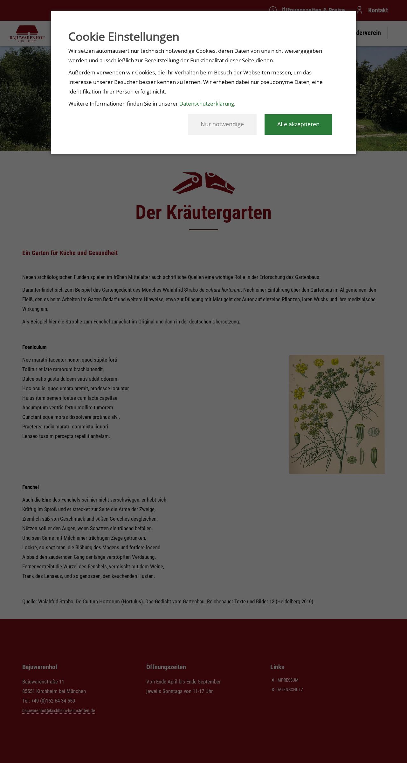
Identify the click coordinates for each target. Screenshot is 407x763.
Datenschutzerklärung (206, 103)
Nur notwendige (222, 124)
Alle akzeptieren (298, 124)
